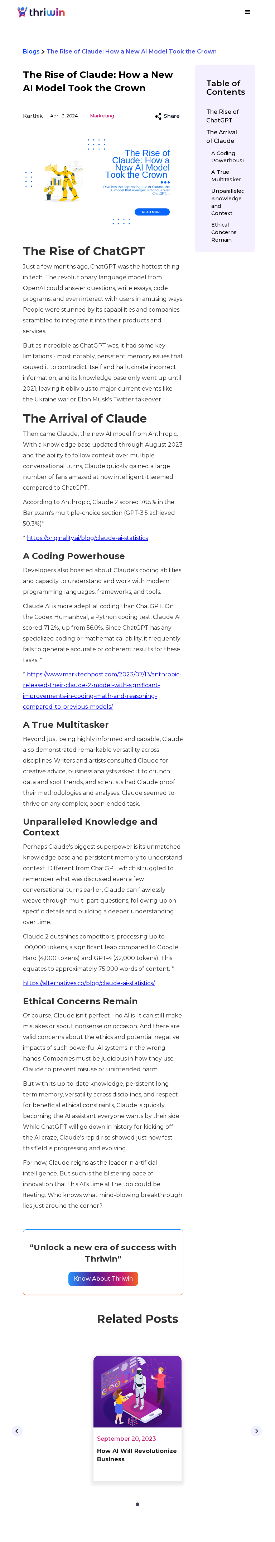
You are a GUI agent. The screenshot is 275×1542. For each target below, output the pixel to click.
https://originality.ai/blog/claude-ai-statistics (87, 538)
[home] (41, 12)
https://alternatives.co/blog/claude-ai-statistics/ (89, 983)
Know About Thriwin (103, 1278)
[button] (248, 12)
